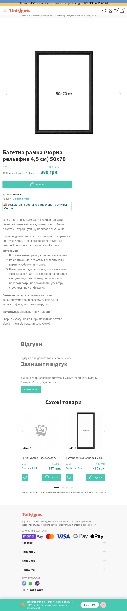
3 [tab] (67, 487)
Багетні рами (48, 15)
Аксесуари (35, 15)
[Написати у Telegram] (24, 583)
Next (120, 94)
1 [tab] (56, 487)
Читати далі (100, 492)
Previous (6, 94)
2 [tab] (63, 487)
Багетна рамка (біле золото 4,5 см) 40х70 (41, 457)
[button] (30, 172)
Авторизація (30, 389)
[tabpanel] (41, 442)
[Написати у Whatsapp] (30, 583)
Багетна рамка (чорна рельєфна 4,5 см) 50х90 (85, 457)
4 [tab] (72, 487)
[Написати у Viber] (37, 583)
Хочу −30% (89, 604)
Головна (24, 15)
